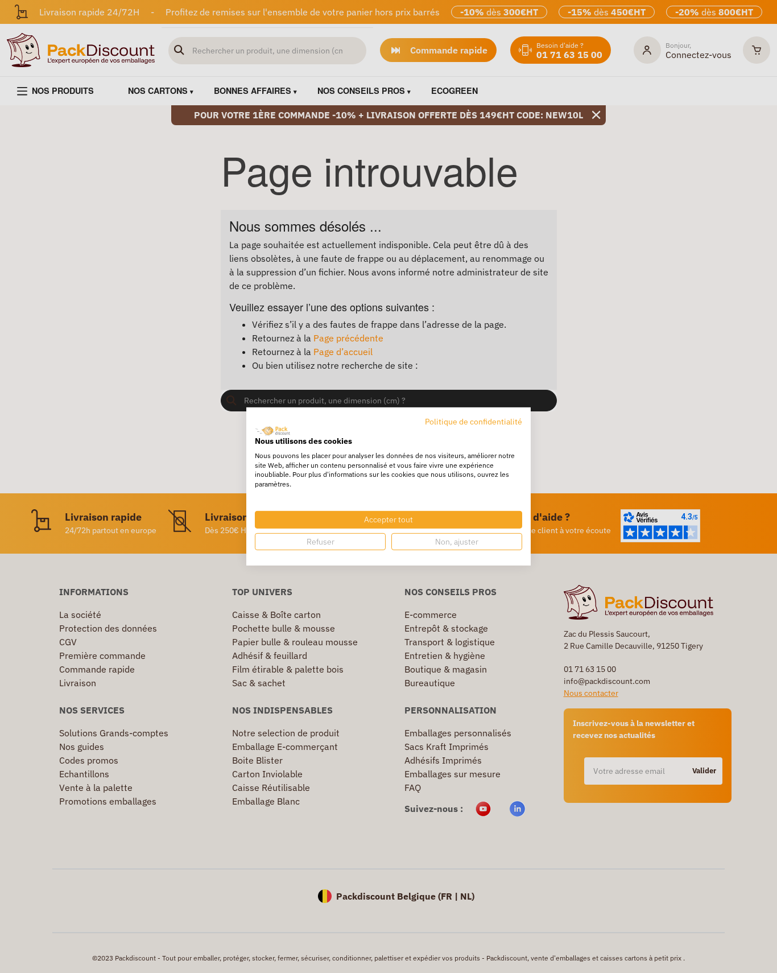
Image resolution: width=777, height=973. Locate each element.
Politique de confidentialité (473, 422)
